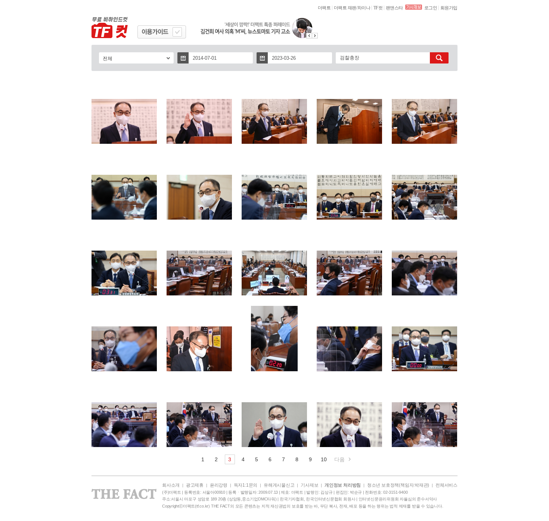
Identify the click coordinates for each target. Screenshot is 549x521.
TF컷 (378, 7)
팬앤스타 (394, 7)
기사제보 (309, 485)
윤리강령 (218, 485)
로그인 (430, 7)
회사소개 (171, 485)
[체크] (177, 32)
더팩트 (324, 7)
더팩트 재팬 (345, 7)
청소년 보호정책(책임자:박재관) (398, 485)
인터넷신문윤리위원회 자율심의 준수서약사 (398, 499)
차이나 (363, 7)
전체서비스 (446, 485)
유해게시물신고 (279, 485)
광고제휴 (195, 485)
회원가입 (449, 7)
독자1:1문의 (245, 485)
